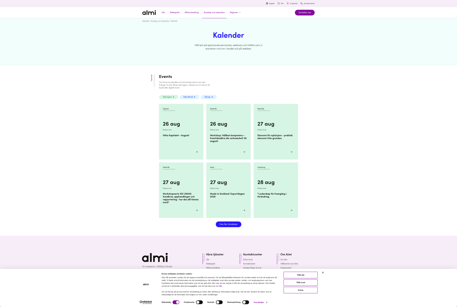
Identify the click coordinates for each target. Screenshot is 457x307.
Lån (207, 259)
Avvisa (300, 290)
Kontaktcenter (309, 4)
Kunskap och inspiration (160, 21)
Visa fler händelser (229, 224)
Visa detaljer (259, 302)
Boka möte (248, 259)
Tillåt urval (300, 283)
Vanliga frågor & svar (252, 268)
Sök (282, 4)
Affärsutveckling (213, 268)
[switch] (199, 302)
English (272, 4)
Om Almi (283, 259)
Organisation (286, 268)
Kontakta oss (305, 12)
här (220, 286)
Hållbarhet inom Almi (289, 264)
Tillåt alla (300, 275)
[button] (235, 12)
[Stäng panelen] (323, 272)
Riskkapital (210, 264)
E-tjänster (294, 4)
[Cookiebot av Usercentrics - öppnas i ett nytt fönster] (145, 302)
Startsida (145, 21)
